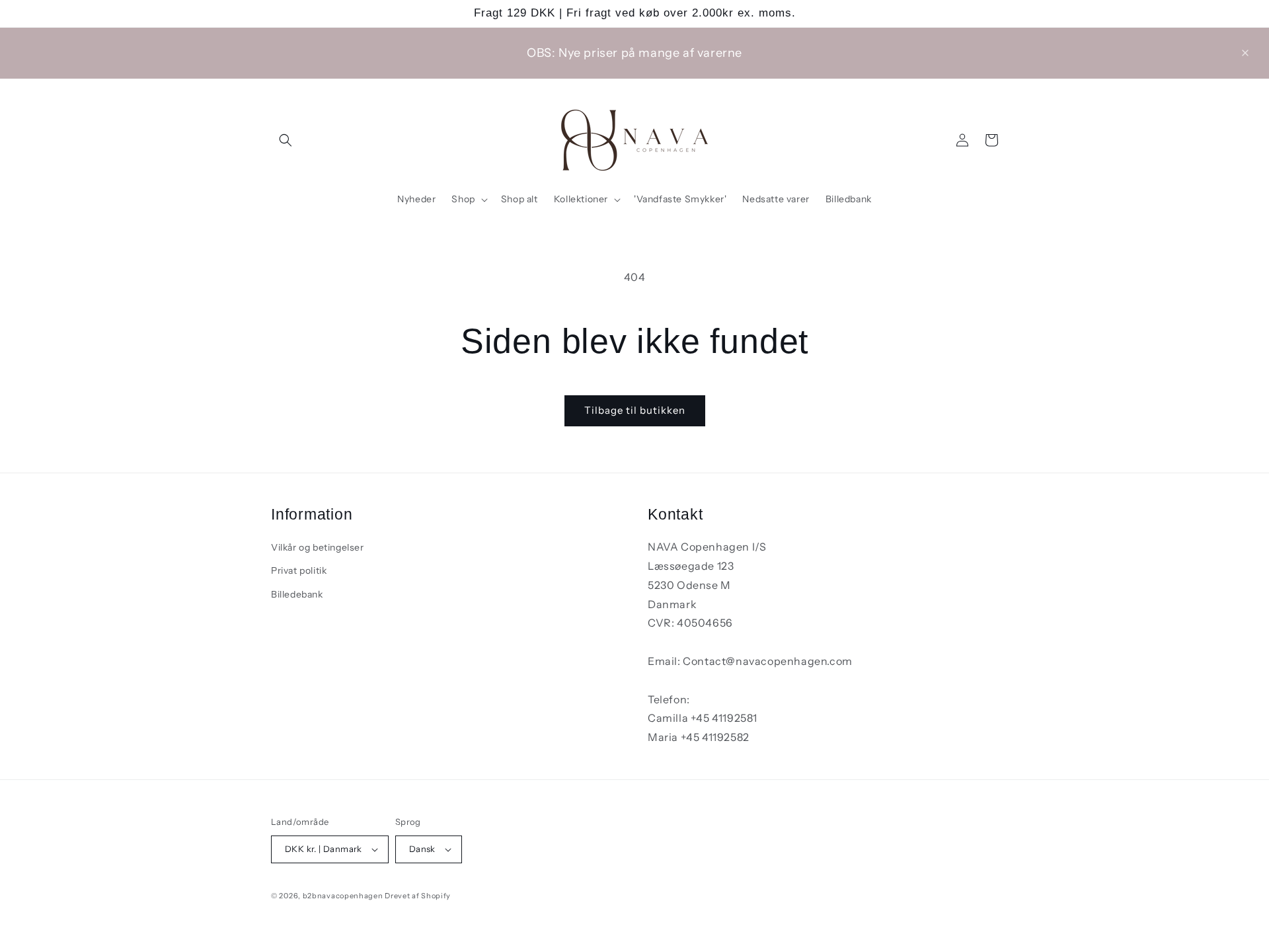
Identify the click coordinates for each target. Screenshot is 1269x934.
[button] (285, 140)
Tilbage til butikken (634, 410)
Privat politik (299, 570)
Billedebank (297, 594)
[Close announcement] (1245, 52)
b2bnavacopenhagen (343, 895)
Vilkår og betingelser (317, 547)
